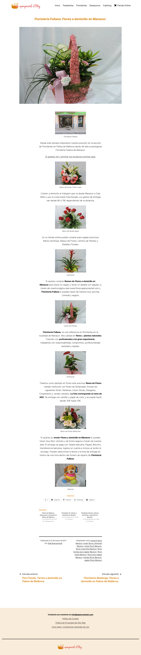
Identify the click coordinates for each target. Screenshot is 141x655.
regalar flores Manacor (93, 560)
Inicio (57, 5)
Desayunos (94, 5)
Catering (107, 5)
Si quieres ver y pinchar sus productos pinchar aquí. (70, 156)
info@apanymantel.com (82, 615)
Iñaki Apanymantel (55, 543)
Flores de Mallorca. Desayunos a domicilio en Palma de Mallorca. (48, 515)
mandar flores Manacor (92, 557)
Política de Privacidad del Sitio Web (71, 623)
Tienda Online (123, 5)
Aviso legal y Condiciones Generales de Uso (70, 627)
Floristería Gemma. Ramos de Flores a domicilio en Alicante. (90, 515)
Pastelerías (68, 5)
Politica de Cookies (70, 619)
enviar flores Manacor (93, 546)
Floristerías (81, 5)
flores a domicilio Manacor (86, 549)
